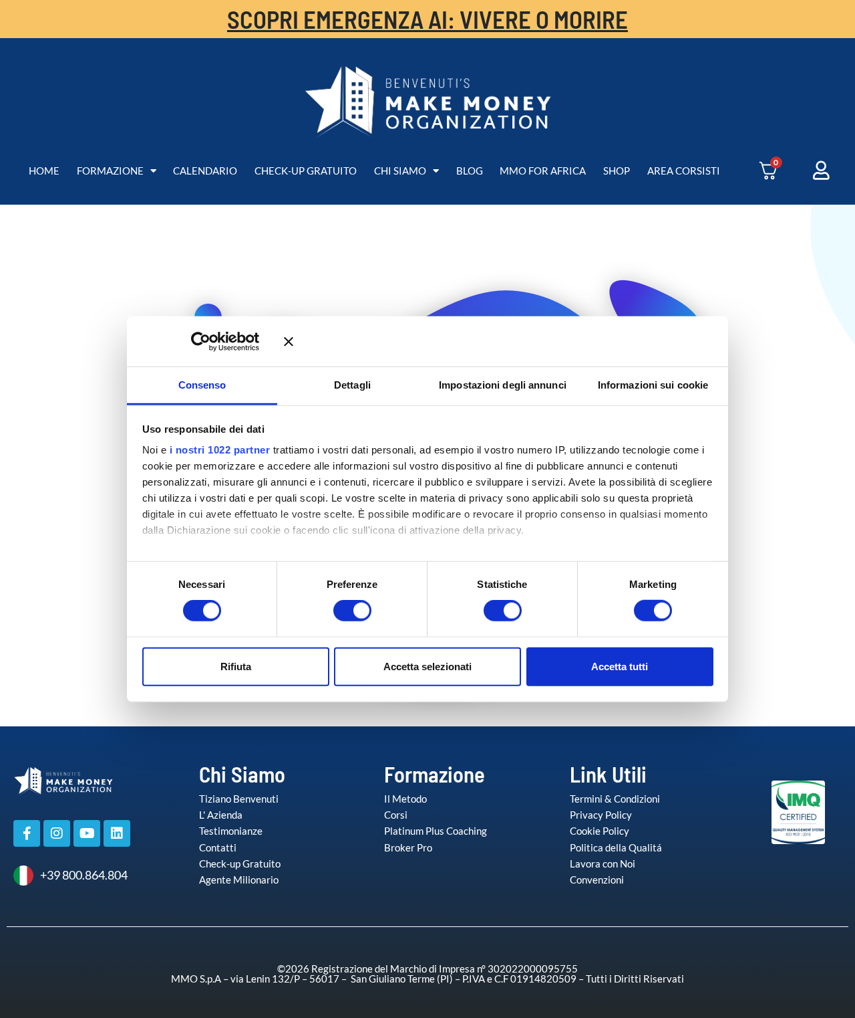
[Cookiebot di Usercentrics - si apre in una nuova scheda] (220, 341)
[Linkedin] (117, 833)
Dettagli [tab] (352, 385)
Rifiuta (235, 666)
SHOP (616, 171)
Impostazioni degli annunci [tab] (502, 385)
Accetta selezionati (427, 666)
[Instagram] (56, 833)
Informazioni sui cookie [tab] (653, 385)
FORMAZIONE (110, 171)
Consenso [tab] (202, 385)
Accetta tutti (619, 666)
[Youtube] (86, 833)
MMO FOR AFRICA (543, 171)
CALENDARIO (205, 171)
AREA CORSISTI (683, 171)
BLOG (469, 171)
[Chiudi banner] (498, 341)
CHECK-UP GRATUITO (305, 171)
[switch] (338, 610)
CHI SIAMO (400, 171)
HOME (44, 171)
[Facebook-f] (26, 833)
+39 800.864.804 (84, 875)
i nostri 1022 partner (220, 449)
